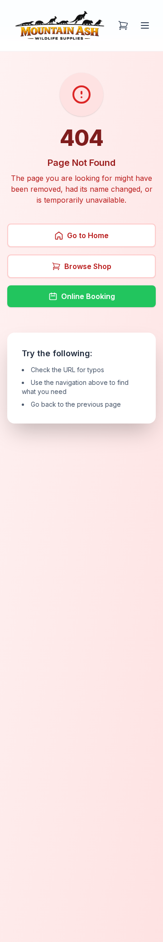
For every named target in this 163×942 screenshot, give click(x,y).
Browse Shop (87, 266)
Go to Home (88, 235)
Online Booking (88, 296)
